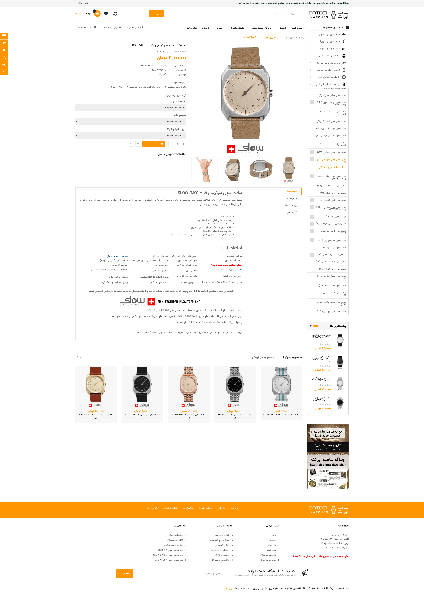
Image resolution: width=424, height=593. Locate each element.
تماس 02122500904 (84, 27)
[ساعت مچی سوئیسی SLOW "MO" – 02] (235, 386)
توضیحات (292, 191)
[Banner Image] (328, 456)
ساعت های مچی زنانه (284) (332, 269)
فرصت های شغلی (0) (336, 217)
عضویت (130, 27)
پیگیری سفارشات (110, 27)
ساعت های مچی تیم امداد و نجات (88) (333, 144)
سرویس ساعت (179, 115)
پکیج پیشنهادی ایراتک (176, 129)
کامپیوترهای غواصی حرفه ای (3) (331, 224)
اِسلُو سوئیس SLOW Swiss (153, 66)
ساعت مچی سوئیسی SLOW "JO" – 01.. (321, 379)
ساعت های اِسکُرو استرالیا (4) (332, 95)
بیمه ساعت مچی (178, 101)
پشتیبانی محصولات (220, 560)
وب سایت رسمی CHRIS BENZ (169, 550)
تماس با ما (152, 508)
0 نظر (169, 51)
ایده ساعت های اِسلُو (295, 37)
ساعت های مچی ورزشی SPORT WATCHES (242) (330, 208)
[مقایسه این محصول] (131, 144)
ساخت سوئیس (224, 216)
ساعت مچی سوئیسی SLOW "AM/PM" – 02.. (321, 359)
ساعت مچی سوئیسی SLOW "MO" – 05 (188, 416)
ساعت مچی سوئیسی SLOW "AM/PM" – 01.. (321, 337)
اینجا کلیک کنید (179, 235)
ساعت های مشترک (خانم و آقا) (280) (331, 277)
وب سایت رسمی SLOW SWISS (168, 555)
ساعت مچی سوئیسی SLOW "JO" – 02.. (321, 399)
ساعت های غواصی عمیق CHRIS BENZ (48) (331, 104)
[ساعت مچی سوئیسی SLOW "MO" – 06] (142, 386)
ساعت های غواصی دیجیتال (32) (331, 285)
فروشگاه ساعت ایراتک (232, 332)
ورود (138, 27)
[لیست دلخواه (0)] (104, 14)
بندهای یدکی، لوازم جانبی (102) (331, 255)
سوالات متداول (205, 508)
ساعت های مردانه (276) (334, 247)
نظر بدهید (161, 51)
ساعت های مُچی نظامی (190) (332, 200)
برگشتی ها (188, 508)
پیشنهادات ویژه (176, 535)
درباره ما (234, 508)
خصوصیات (291, 198)
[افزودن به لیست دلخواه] (138, 144)
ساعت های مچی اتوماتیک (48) (331, 121)
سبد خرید (271, 550)
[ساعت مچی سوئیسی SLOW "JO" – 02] (340, 403)
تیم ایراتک (229, 588)
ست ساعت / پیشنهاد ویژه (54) (331, 311)
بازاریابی (221, 508)
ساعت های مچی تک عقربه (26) (331, 128)
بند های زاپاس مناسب (205, 235)
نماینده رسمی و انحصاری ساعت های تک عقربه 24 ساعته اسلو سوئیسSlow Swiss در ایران (179, 332)
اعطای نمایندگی (222, 545)
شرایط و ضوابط (170, 508)
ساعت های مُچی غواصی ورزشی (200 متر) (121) (331, 178)
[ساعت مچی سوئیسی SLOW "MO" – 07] (96, 386)
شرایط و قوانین (222, 535)
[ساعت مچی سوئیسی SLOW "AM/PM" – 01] (340, 340)
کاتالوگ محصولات (174, 540)
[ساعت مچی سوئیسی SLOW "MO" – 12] (281, 386)
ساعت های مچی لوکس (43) (332, 193)
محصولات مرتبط (292, 357)
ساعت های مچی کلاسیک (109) (331, 186)
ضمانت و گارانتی (221, 555)
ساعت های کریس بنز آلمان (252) (333, 232)
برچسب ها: (291, 205)
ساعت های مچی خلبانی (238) (331, 152)
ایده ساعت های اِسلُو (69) (331, 167)
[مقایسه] (115, 14)
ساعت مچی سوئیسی (192, 200)
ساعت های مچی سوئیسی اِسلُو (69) (331, 160)
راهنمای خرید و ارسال (219, 550)
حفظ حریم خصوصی (219, 540)
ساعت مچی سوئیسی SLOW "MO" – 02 (235, 416)
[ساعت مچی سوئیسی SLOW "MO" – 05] (189, 386)
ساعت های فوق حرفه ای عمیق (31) (332, 294)
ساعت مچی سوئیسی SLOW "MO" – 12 (281, 415)
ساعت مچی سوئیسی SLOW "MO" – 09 (262, 37)
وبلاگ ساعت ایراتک (197, 322)
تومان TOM (82, 3)
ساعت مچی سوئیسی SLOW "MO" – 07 (96, 416)
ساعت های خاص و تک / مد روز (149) (331, 303)
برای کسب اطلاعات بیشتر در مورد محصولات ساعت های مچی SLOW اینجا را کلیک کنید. (185, 310)
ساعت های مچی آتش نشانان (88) (332, 113)
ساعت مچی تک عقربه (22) (333, 88)
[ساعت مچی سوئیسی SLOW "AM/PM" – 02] (340, 362)
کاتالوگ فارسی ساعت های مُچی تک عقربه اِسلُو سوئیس (157, 316)
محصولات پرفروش (263, 357)
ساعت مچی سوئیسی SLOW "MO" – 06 (142, 416)
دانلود (118, 316)
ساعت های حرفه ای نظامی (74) (331, 262)
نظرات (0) (292, 212)
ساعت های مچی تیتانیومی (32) (331, 135)
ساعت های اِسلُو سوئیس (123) (332, 240)
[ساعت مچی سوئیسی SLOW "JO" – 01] (340, 383)
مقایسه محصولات (267, 555)
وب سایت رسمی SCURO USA (169, 560)
